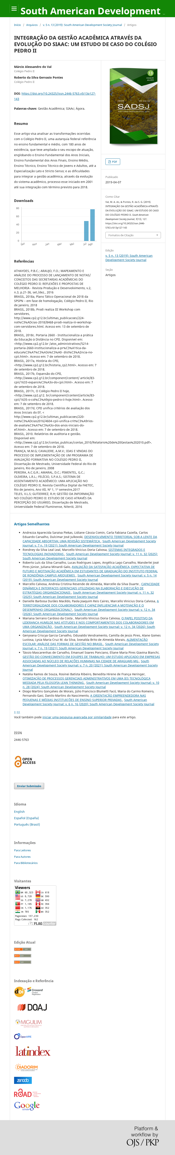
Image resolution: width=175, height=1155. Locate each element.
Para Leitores (22, 850)
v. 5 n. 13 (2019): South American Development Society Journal (82, 25)
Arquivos (32, 25)
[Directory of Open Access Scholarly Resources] (27, 1096)
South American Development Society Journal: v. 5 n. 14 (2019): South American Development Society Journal (90, 577)
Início (17, 25)
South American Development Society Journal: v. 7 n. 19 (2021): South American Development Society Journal (89, 543)
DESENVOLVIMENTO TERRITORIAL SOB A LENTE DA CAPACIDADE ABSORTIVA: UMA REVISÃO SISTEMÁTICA (90, 539)
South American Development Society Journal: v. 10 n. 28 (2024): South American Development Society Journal (91, 685)
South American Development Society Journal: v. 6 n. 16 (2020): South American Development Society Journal (88, 702)
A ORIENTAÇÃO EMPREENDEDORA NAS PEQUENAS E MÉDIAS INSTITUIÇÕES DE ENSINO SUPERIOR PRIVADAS (84, 697)
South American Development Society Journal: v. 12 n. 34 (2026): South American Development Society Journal (89, 612)
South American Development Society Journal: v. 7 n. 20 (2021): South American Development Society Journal (90, 665)
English (19, 812)
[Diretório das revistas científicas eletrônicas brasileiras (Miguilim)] (28, 1027)
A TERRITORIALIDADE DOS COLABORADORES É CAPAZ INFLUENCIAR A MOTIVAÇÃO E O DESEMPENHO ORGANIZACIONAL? (91, 605)
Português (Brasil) (27, 824)
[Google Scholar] (27, 1111)
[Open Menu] (14, 8)
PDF (114, 162)
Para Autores (22, 857)
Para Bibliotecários (26, 863)
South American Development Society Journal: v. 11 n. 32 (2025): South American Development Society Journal (88, 594)
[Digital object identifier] (29, 997)
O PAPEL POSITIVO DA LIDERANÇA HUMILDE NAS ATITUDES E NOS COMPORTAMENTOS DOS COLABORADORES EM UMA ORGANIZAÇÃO (88, 622)
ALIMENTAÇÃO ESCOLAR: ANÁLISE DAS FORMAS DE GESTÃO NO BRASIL (85, 642)
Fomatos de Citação (121, 235)
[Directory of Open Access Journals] (33, 1012)
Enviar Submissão (29, 786)
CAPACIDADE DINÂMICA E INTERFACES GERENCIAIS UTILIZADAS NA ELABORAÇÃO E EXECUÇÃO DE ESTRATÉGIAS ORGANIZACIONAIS (91, 588)
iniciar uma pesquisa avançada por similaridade (77, 717)
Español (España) (26, 818)
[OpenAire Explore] (22, 1038)
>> (18, 712)
